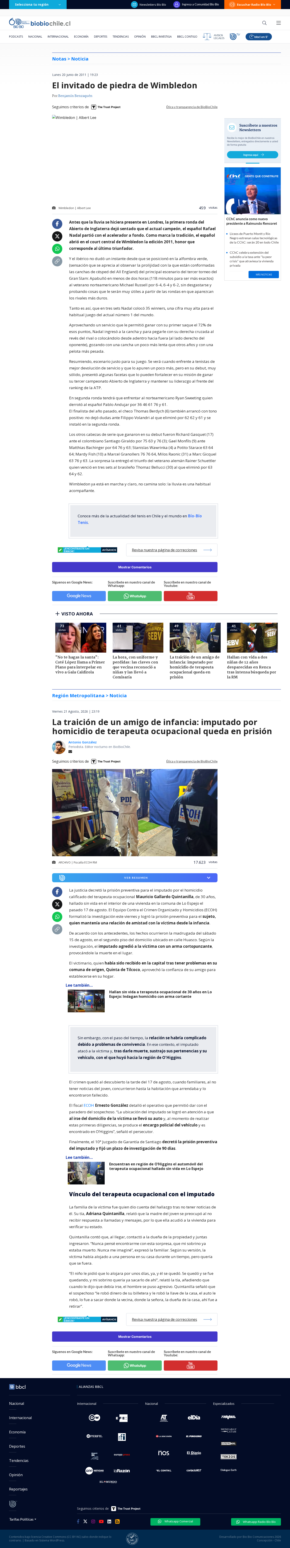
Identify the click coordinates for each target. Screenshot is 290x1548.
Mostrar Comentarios (135, 567)
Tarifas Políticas (21, 1519)
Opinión (140, 37)
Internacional (58, 37)
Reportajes (18, 1489)
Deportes (100, 37)
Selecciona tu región (31, 4)
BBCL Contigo (187, 37)
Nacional (35, 37)
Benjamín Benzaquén (75, 96)
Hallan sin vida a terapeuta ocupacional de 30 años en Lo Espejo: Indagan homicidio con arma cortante (160, 994)
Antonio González (82, 742)
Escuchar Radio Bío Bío (254, 4)
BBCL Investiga (161, 37)
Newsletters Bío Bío (153, 4)
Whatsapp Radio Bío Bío (259, 1522)
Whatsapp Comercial (178, 1521)
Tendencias (121, 37)
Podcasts (16, 37)
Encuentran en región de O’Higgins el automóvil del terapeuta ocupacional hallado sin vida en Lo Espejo (156, 1166)
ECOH (89, 1105)
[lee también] (87, 1001)
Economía (81, 37)
